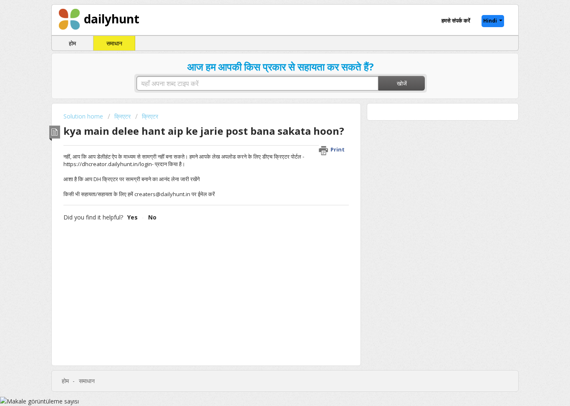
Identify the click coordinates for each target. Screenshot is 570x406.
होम (72, 43)
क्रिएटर (122, 116)
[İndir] (269, 92)
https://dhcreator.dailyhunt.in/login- (108, 164)
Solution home (84, 116)
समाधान (114, 43)
